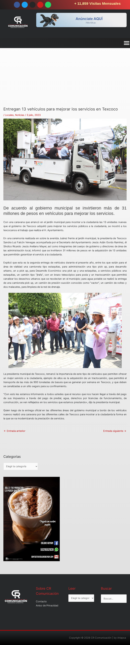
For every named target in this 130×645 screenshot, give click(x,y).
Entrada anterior (14, 430)
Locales (9, 115)
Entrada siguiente (114, 430)
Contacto (41, 601)
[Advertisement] (65, 83)
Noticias (19, 115)
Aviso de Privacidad (47, 605)
